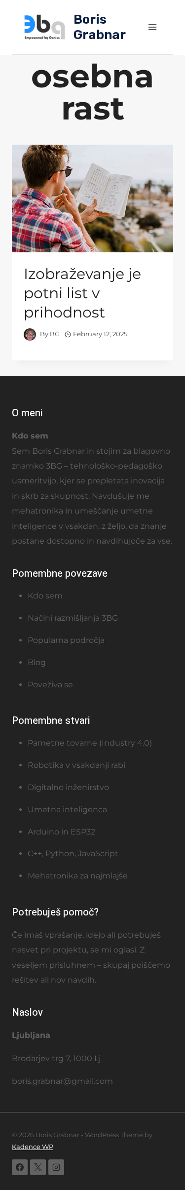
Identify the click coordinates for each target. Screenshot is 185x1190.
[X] (38, 1167)
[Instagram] (56, 1167)
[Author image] (30, 334)
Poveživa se (50, 684)
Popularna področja (66, 640)
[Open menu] (152, 27)
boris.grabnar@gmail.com (62, 1081)
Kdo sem (45, 595)
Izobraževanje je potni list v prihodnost (82, 293)
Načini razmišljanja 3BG (73, 618)
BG (55, 334)
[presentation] (92, 198)
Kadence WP (32, 1146)
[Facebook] (20, 1167)
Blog (37, 662)
